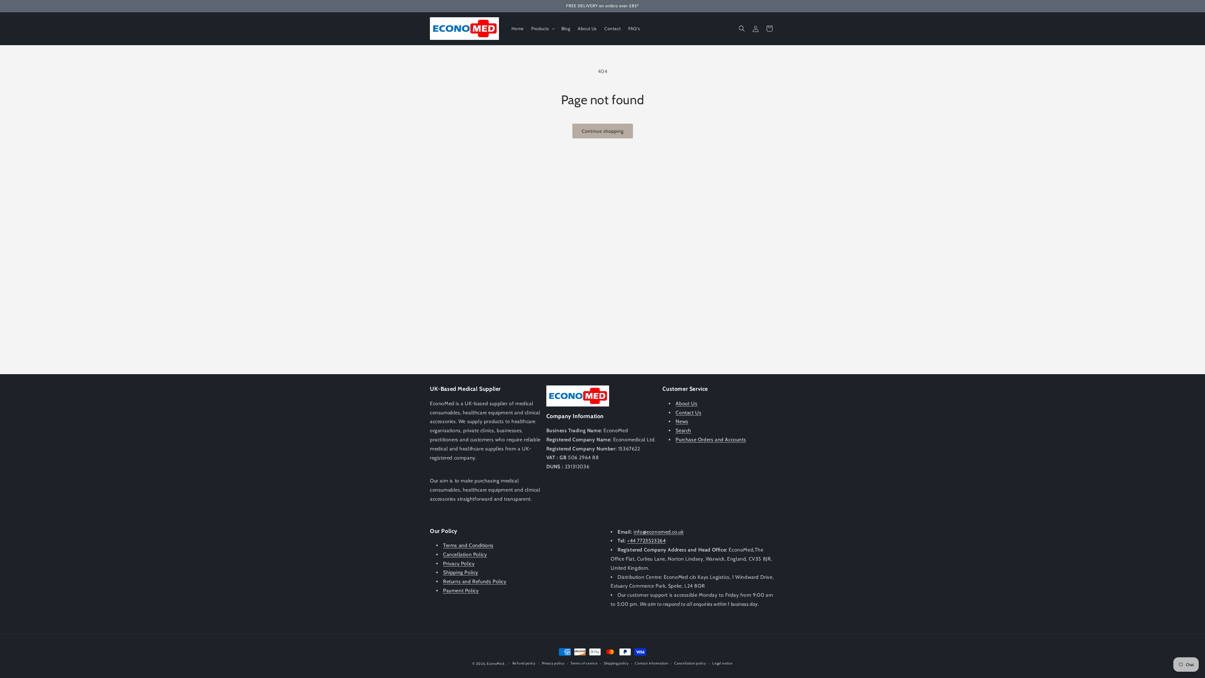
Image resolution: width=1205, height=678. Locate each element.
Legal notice (722, 663)
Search (683, 430)
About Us (686, 403)
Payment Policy (461, 591)
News (682, 421)
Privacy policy (553, 663)
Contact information (651, 663)
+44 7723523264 (646, 541)
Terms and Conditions (468, 545)
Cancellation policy (690, 663)
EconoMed (495, 663)
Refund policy (524, 663)
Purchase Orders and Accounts (711, 440)
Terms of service (583, 663)
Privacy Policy (458, 564)
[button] (543, 28)
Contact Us (688, 413)
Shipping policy (616, 663)
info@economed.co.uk (658, 532)
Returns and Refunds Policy (474, 581)
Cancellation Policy (465, 554)
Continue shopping (603, 131)
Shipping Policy (460, 572)
